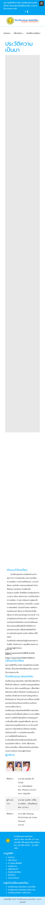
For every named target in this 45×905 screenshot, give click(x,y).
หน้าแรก (11, 857)
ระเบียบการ (12, 866)
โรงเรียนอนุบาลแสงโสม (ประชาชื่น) (21, 886)
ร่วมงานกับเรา (13, 878)
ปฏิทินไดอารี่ (13, 869)
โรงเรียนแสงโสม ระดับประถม (19, 892)
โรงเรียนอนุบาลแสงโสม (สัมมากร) (21, 889)
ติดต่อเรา (11, 875)
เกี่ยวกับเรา (12, 860)
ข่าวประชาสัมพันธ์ (15, 863)
